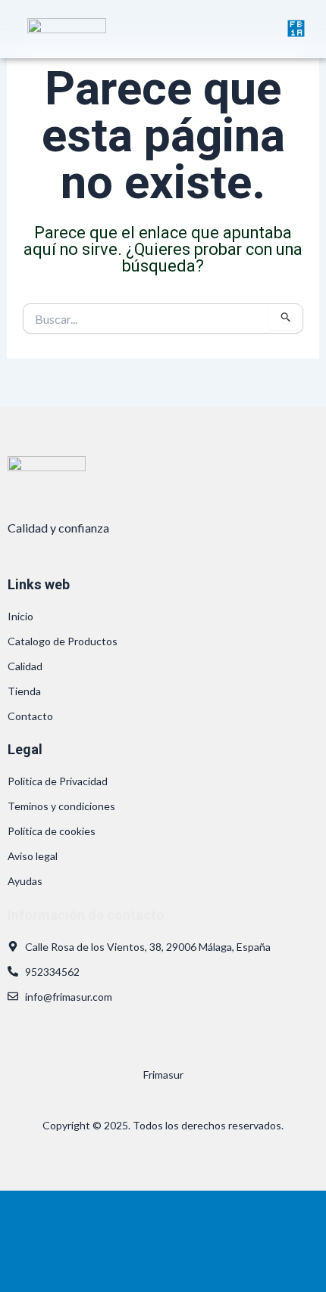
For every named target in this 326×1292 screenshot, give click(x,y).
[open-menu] (295, 29)
